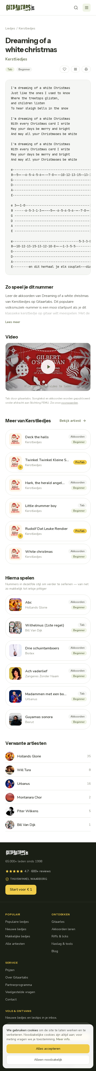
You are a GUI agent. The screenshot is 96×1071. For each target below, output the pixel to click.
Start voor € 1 (21, 889)
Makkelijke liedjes (17, 936)
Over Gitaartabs (16, 977)
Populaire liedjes (17, 922)
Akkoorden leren (63, 929)
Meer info (63, 1039)
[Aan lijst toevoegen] (75, 69)
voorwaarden (69, 403)
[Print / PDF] (86, 69)
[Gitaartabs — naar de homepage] (20, 8)
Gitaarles (58, 922)
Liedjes (10, 28)
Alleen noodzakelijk (48, 1060)
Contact (11, 999)
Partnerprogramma (18, 985)
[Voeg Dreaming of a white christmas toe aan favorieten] (64, 69)
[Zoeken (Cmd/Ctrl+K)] (76, 8)
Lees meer (12, 322)
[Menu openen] (87, 8)
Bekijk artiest (70, 420)
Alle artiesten (15, 944)
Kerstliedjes (27, 28)
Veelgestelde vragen (20, 992)
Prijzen (10, 970)
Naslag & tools (62, 944)
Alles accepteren (48, 1049)
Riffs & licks (60, 936)
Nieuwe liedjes (15, 929)
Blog (55, 951)
